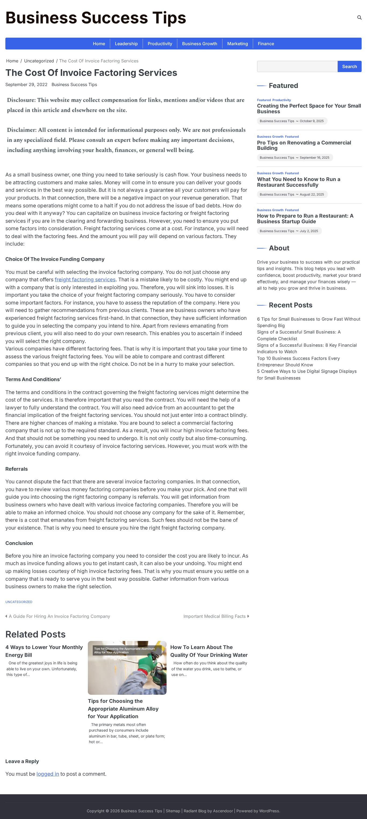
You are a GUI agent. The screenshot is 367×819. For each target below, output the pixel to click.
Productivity (160, 43)
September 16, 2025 (314, 158)
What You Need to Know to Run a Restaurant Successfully (298, 182)
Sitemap (173, 811)
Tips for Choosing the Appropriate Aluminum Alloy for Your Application (123, 708)
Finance (266, 43)
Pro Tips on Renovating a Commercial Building (304, 145)
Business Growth (199, 43)
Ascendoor (223, 811)
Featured (264, 100)
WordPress (269, 811)
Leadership (126, 43)
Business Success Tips (95, 17)
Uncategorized (18, 602)
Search (349, 66)
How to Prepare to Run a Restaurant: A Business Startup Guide (305, 219)
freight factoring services (85, 279)
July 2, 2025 (309, 231)
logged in (48, 774)
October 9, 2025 (312, 121)
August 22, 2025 (312, 194)
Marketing (237, 43)
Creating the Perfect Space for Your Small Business (309, 109)
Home (99, 43)
